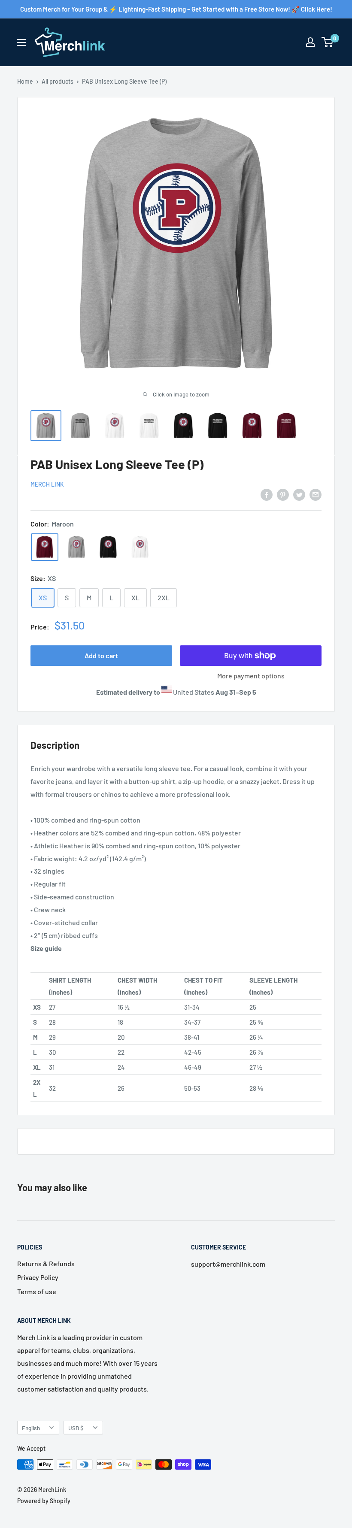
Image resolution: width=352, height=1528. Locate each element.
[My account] (310, 42)
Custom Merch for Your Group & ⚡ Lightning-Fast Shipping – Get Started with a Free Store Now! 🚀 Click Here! (176, 9)
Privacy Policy (37, 1277)
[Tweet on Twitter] (299, 494)
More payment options (251, 676)
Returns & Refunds (46, 1263)
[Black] (108, 547)
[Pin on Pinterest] (283, 494)
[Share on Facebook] (267, 494)
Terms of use (36, 1291)
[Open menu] (21, 42)
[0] (327, 42)
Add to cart (101, 655)
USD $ (76, 1427)
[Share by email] (316, 494)
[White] (140, 547)
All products (57, 81)
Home (25, 81)
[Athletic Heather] (76, 547)
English (31, 1427)
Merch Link (47, 484)
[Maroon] (44, 547)
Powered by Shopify (43, 1500)
